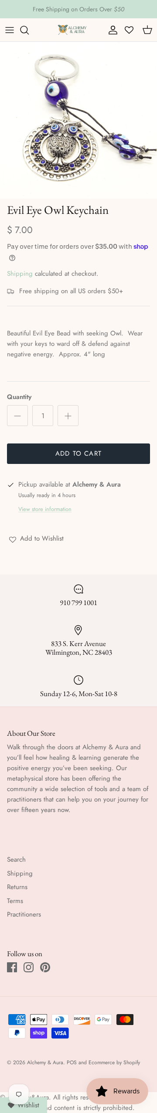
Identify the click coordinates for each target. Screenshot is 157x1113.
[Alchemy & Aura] (72, 30)
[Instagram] (29, 967)
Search (16, 859)
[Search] (28, 30)
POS (72, 1062)
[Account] (110, 30)
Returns (17, 887)
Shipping (20, 273)
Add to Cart (78, 453)
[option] (78, 120)
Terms (15, 901)
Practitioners (24, 914)
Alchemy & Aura (45, 1062)
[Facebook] (12, 967)
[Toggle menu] (9, 30)
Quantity (19, 397)
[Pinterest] (45, 967)
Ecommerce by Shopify (114, 1062)
